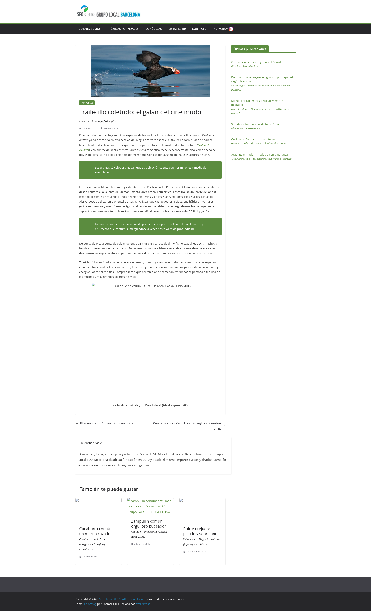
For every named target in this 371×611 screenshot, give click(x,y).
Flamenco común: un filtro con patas (107, 423)
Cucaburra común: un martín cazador (95, 538)
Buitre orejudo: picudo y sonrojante (201, 536)
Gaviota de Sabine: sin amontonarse (258, 141)
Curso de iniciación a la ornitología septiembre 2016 (187, 426)
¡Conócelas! (154, 29)
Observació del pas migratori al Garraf (256, 64)
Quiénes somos (89, 29)
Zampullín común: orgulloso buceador (149, 528)
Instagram (220, 29)
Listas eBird (177, 29)
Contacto (199, 29)
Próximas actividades (123, 29)
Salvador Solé (111, 128)
